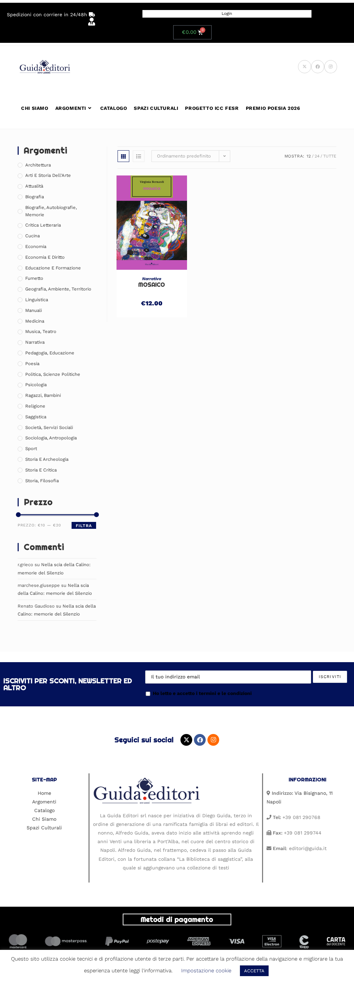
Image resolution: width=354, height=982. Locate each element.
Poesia (32, 363)
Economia (35, 246)
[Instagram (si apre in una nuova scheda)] (330, 66)
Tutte (329, 156)
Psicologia (36, 384)
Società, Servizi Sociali (49, 427)
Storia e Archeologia (46, 459)
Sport (31, 448)
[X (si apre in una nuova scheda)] (304, 66)
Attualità (34, 186)
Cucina (32, 235)
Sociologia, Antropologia (51, 437)
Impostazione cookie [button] (206, 970)
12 (309, 156)
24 (317, 156)
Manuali (33, 310)
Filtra (84, 525)
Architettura (38, 165)
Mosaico (151, 284)
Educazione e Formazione (53, 267)
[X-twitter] (186, 740)
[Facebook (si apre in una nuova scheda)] (317, 66)
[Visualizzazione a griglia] (123, 156)
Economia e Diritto (45, 257)
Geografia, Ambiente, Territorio (58, 289)
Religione (35, 406)
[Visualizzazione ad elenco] (139, 156)
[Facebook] (200, 740)
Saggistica (35, 416)
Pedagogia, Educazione (49, 352)
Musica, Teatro (40, 331)
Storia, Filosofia (42, 480)
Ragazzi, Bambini (43, 395)
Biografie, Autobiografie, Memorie (51, 211)
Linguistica (36, 299)
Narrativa (151, 278)
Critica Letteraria (43, 225)
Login (227, 13)
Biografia (34, 196)
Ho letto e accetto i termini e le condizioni (202, 693)
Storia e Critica (41, 470)
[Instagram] (213, 740)
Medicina (34, 321)
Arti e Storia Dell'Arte (48, 175)
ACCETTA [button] (254, 970)
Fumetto (34, 278)
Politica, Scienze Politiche (52, 374)
